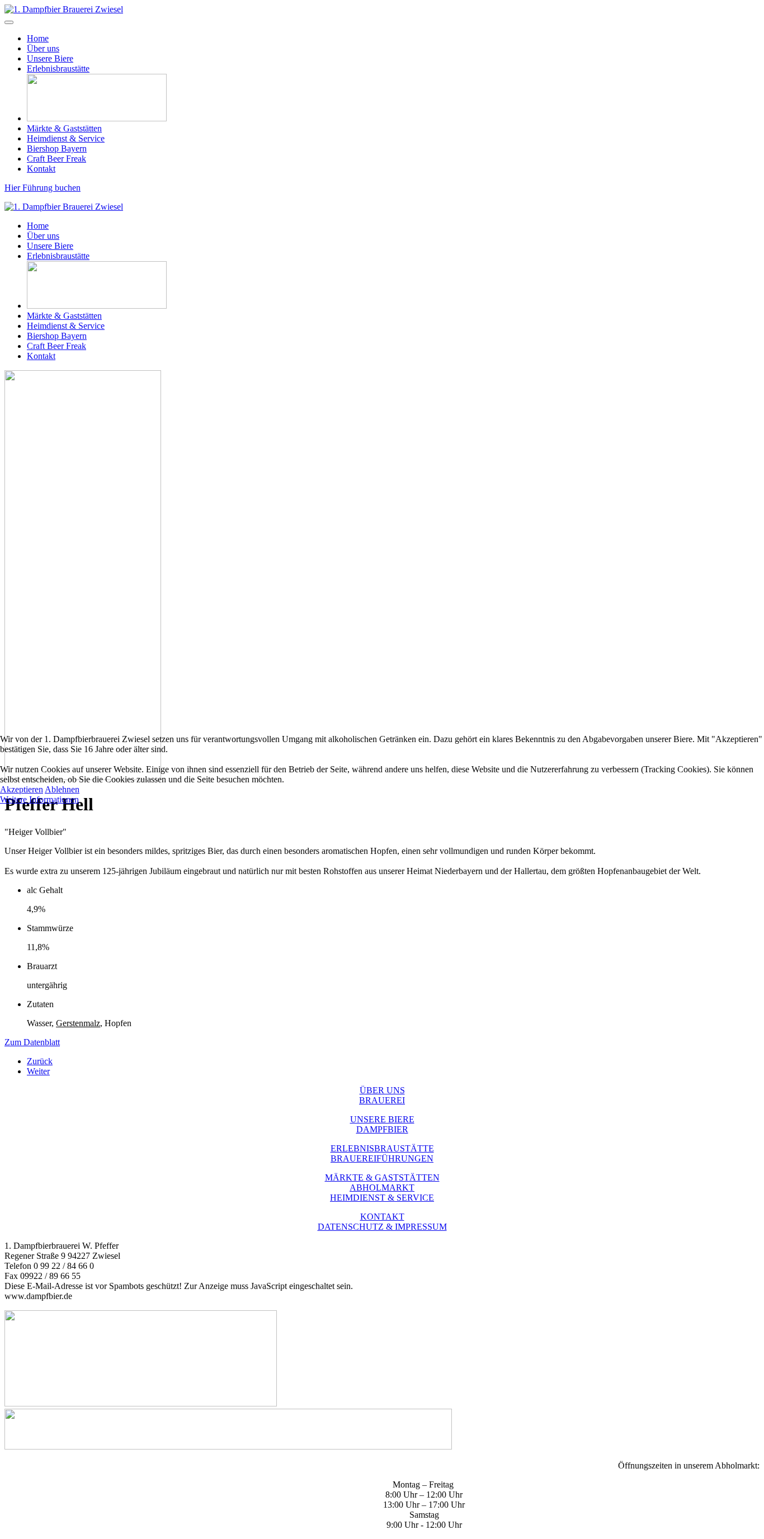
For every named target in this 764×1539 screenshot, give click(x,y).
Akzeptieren (21, 789)
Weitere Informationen (39, 799)
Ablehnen (62, 789)
